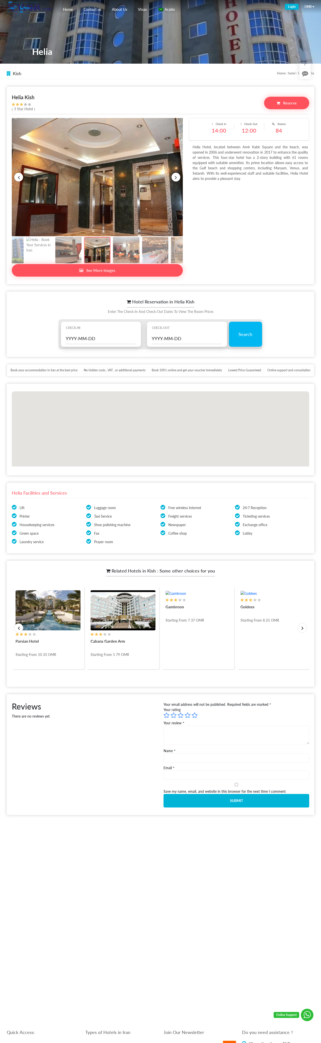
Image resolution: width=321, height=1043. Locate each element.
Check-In (73, 328)
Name (170, 751)
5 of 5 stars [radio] (195, 715)
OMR (308, 7)
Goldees (173, 607)
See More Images (100, 270)
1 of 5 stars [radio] (167, 715)
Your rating (172, 710)
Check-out (161, 328)
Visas (142, 9)
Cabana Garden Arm (33, 641)
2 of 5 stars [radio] (174, 715)
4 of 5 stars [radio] (188, 715)
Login (292, 7)
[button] (18, 177)
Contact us (92, 9)
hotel (291, 73)
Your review (174, 723)
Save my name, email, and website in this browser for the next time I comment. (225, 791)
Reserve (289, 103)
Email (169, 768)
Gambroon (100, 607)
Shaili (245, 607)
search (245, 334)
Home (68, 9)
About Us (119, 9)
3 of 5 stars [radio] (181, 715)
